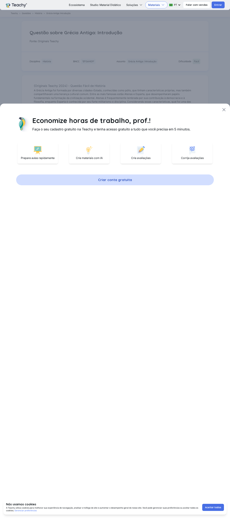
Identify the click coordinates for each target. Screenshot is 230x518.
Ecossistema (77, 5)
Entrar (218, 4)
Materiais (154, 5)
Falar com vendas (196, 4)
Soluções (132, 5)
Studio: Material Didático (105, 5)
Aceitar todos (213, 507)
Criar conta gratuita (115, 180)
